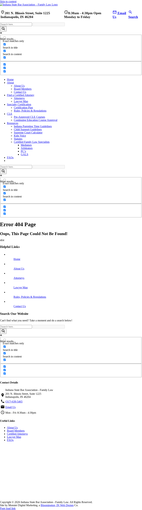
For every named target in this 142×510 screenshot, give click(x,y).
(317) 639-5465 (14, 401)
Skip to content (8, 1)
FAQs (10, 440)
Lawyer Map (21, 287)
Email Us (10, 407)
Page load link (8, 508)
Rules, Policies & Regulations (30, 296)
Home (17, 259)
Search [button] (133, 15)
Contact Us (20, 306)
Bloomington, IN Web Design (57, 505)
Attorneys (19, 277)
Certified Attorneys (17, 433)
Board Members (16, 430)
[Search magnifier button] (3, 29)
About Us (19, 268)
